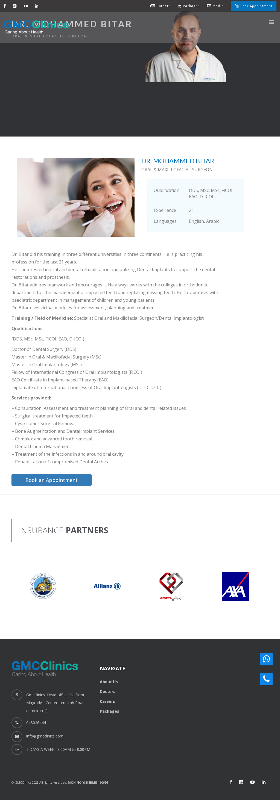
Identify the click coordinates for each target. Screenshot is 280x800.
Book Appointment (256, 6)
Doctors (107, 691)
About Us (109, 681)
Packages (109, 711)
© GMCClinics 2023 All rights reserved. (59, 782)
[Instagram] (15, 6)
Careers (107, 701)
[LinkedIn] (264, 782)
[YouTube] (26, 6)
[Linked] (37, 6)
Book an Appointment (51, 480)
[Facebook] (5, 6)
